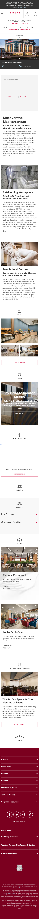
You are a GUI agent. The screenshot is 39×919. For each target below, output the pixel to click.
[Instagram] (23, 814)
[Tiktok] (30, 814)
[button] (2, 4)
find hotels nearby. (24, 29)
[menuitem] (2, 13)
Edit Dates (15, 23)
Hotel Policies (24, 97)
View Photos (19, 362)
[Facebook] (9, 814)
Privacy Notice (22, 887)
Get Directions (19, 474)
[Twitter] (16, 814)
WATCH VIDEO (19, 413)
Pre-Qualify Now (21, 7)
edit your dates (13, 29)
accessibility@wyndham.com (9, 893)
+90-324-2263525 (26, 66)
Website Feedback (19, 822)
